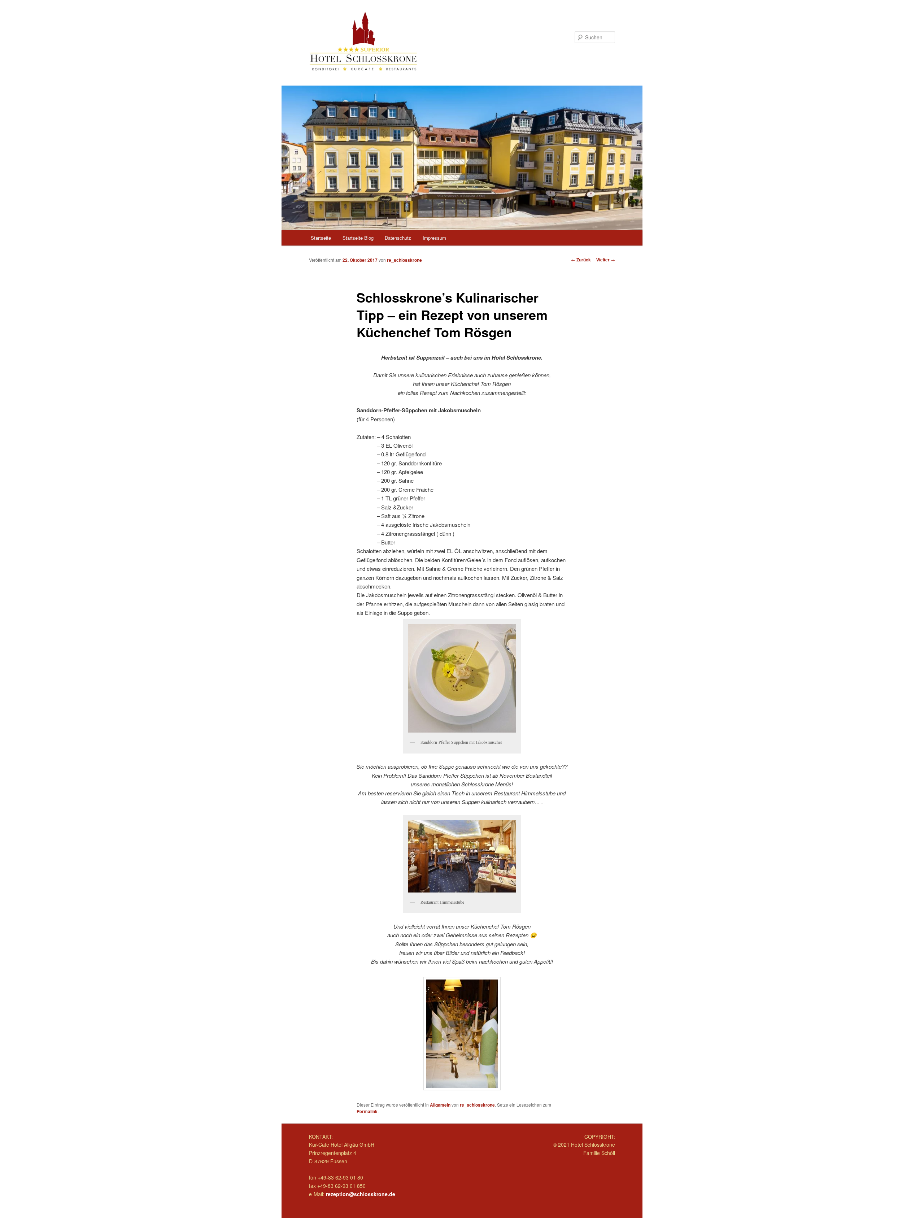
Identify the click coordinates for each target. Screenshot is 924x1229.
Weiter (605, 259)
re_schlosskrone (404, 260)
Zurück (581, 259)
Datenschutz (398, 237)
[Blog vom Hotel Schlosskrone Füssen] (413, 41)
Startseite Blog (358, 237)
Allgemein (440, 1105)
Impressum (434, 237)
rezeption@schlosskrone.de (360, 1194)
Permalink (367, 1111)
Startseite (321, 237)
